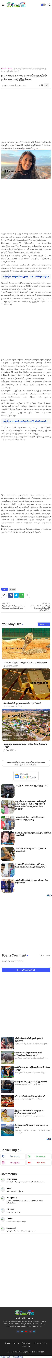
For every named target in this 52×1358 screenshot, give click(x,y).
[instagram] (30, 1331)
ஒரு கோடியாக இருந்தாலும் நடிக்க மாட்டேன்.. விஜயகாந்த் (25, 421)
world (10, 69)
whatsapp (41, 1156)
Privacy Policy (40, 1343)
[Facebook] (10, 595)
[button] (43, 5)
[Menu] (3, 4)
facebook (15, 1156)
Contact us (26, 1343)
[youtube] (26, 1331)
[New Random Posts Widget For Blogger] (49, 895)
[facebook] (18, 1331)
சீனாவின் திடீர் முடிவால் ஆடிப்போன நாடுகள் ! (22, 703)
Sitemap (26, 1346)
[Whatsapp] (21, 595)
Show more (44, 624)
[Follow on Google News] (26, 779)
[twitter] (22, 1331)
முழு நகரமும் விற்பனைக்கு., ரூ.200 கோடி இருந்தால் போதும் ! (25, 745)
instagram (15, 1162)
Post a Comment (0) (26, 970)
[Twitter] (16, 595)
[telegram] (34, 1331)
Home (3, 69)
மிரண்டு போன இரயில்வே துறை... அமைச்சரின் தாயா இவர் (26, 276)
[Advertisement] (26, 35)
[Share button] (27, 595)
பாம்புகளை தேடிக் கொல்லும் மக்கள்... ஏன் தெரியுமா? (25, 662)
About (16, 1343)
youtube (41, 1162)
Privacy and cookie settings (11, 1357)
